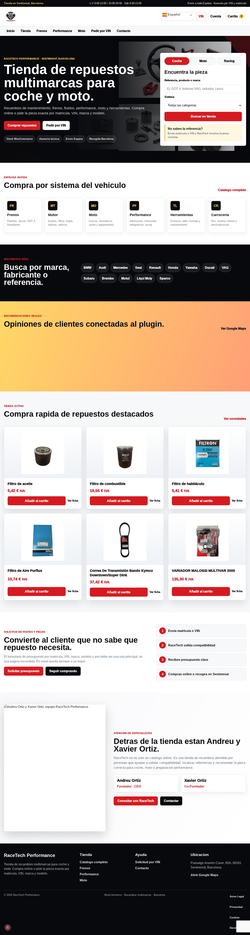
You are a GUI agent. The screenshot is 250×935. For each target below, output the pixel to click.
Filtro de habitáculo (188, 484)
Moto (81, 31)
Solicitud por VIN (147, 862)
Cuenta (215, 16)
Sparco (165, 278)
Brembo (108, 278)
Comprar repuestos (22, 125)
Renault (155, 267)
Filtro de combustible (107, 484)
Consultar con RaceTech (135, 800)
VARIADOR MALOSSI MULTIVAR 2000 (203, 571)
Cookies (234, 917)
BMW (87, 267)
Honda (173, 267)
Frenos (42, 31)
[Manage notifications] (7, 927)
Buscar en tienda (203, 116)
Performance (62, 31)
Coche (177, 61)
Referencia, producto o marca (182, 80)
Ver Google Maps (233, 328)
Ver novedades (235, 418)
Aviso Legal (237, 896)
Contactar (171, 800)
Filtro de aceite (20, 484)
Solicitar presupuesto (23, 671)
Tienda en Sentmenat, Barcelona (23, 3)
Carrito (235, 16)
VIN (201, 16)
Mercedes (120, 267)
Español (173, 14)
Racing (229, 61)
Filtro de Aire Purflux (25, 571)
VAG (225, 267)
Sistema (169, 96)
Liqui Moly (144, 278)
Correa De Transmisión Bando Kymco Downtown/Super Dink (121, 573)
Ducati (209, 267)
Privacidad (236, 907)
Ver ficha (73, 500)
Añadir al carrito (36, 501)
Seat (138, 267)
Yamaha (191, 267)
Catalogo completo (232, 190)
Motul (125, 278)
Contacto (123, 31)
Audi (102, 267)
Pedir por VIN (101, 31)
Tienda (26, 31)
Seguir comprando (63, 671)
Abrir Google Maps (204, 875)
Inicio (11, 31)
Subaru (89, 278)
